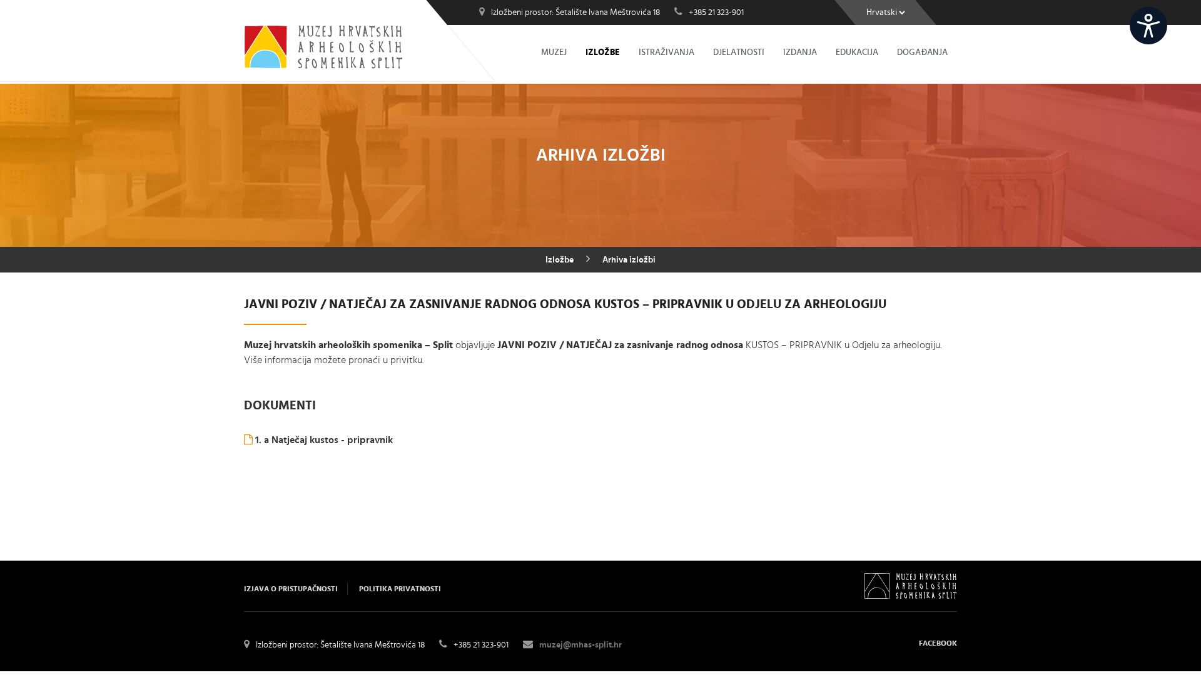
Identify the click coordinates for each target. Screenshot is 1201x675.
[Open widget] (1148, 25)
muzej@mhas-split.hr (580, 645)
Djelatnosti (738, 52)
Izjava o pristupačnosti (291, 588)
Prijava (1184, 16)
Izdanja (800, 52)
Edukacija (857, 52)
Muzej (554, 52)
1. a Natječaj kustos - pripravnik (323, 440)
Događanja (922, 52)
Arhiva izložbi (629, 260)
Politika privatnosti (400, 588)
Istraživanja (666, 52)
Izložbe (602, 52)
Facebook (938, 643)
